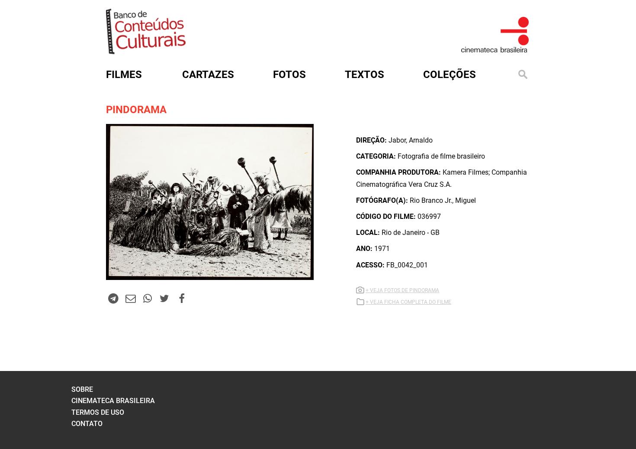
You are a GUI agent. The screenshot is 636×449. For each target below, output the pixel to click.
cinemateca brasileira (113, 401)
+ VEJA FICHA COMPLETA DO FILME (408, 302)
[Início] (146, 51)
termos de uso (97, 412)
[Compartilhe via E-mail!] (130, 298)
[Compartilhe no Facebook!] (181, 298)
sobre (82, 389)
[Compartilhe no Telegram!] (113, 298)
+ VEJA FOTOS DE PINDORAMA (402, 290)
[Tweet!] (164, 298)
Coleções (449, 74)
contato (87, 424)
